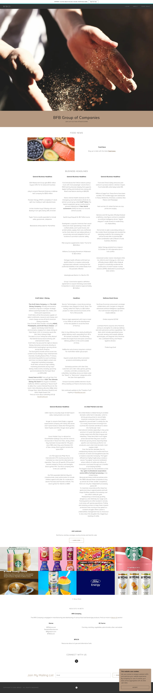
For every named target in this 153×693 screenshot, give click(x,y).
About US (114, 617)
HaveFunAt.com (42, 397)
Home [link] (127, 6)
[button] (76, 599)
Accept (135, 687)
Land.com (76, 540)
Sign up (119, 675)
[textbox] (83, 675)
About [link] (135, 6)
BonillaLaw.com (80, 392)
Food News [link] (145, 6)
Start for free (93, 1)
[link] (6, 6)
